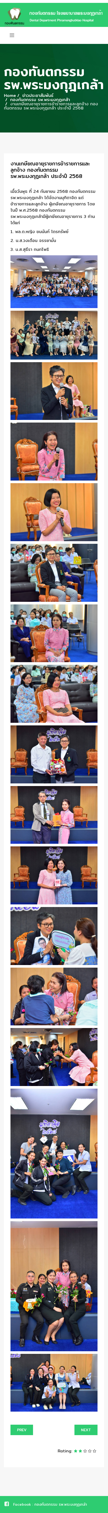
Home (10, 95)
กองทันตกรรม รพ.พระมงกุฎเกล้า (40, 99)
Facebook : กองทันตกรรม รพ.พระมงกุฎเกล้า (50, 1504)
